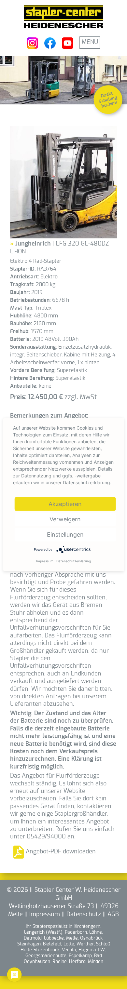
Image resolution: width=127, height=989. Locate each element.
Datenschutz (83, 914)
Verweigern (65, 518)
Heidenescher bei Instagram (32, 43)
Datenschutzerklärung (73, 561)
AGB (113, 914)
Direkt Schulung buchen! (108, 99)
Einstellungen (65, 534)
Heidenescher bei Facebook (50, 43)
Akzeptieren (65, 503)
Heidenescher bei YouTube (67, 43)
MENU (90, 42)
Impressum (44, 914)
